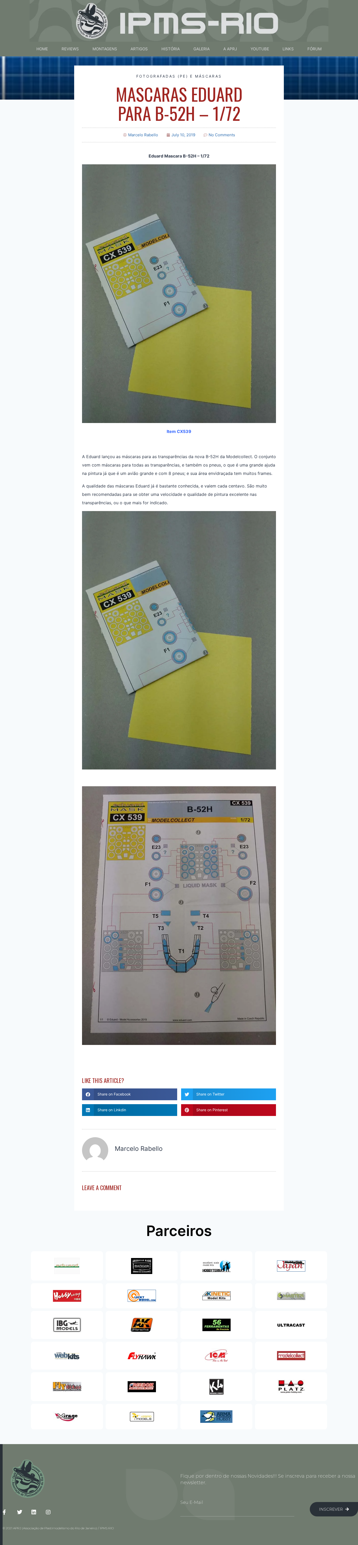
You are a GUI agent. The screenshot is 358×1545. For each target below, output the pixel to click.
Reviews (70, 48)
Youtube (260, 48)
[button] (129, 1094)
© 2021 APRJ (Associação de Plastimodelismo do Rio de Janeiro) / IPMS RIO (58, 1528)
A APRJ (230, 48)
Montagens (105, 48)
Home (42, 48)
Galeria (201, 48)
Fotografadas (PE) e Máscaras (179, 76)
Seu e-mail (191, 1502)
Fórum (314, 48)
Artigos (139, 48)
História (170, 48)
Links (288, 48)
